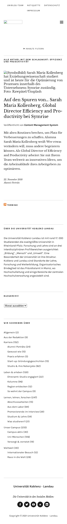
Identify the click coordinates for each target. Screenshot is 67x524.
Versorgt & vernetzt (18, 441)
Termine (12, 205)
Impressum (33, 10)
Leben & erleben (13, 372)
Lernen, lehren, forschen (17, 397)
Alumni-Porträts (12, 182)
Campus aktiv (15, 432)
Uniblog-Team (15, 5)
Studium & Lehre (17, 416)
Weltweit (9, 447)
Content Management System (41, 125)
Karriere (8, 342)
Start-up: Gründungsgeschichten (25, 361)
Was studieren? (16, 421)
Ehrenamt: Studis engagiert (22, 376)
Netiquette (33, 5)
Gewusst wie (14, 351)
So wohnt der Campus (19, 391)
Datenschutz (52, 5)
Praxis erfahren (15, 356)
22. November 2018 (13, 179)
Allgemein (9, 332)
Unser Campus (12, 427)
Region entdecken (17, 386)
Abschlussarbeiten (18, 401)
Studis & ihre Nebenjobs (21, 366)
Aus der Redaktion (14, 337)
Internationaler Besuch (20, 452)
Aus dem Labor (15, 406)
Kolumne (12, 381)
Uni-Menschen (15, 436)
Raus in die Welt (16, 457)
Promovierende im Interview (23, 411)
